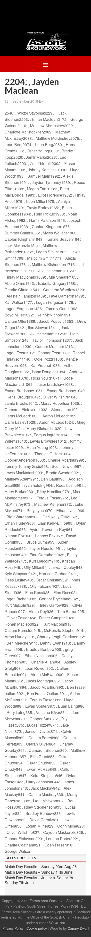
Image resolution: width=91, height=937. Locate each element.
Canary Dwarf (78, 928)
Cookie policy (36, 928)
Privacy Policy (13, 928)
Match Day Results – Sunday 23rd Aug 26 (41, 866)
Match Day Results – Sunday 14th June (39, 872)
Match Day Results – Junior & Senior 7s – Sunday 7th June (40, 880)
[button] (45, 64)
